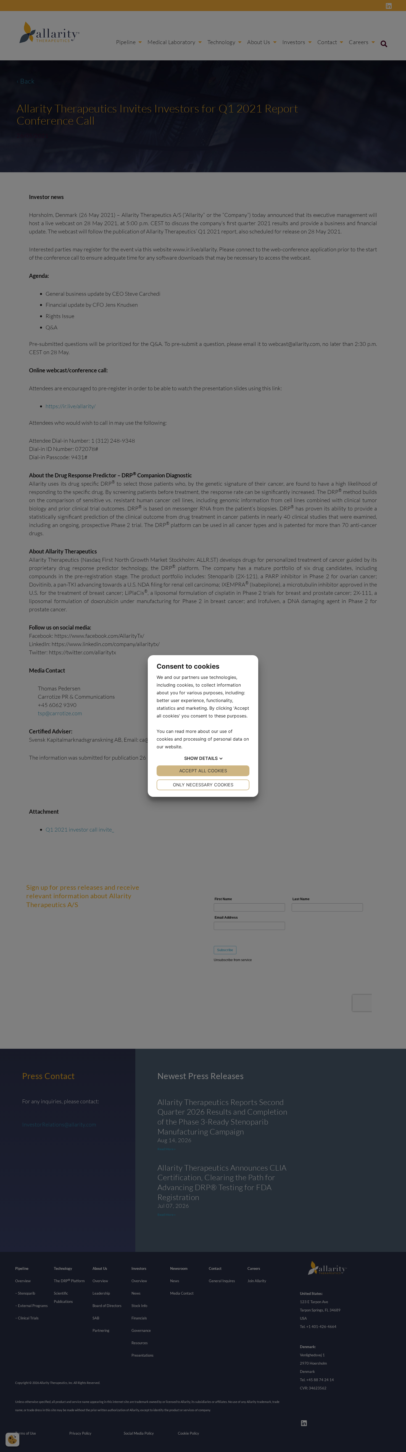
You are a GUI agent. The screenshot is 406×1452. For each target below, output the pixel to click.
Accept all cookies (203, 770)
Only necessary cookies (203, 784)
